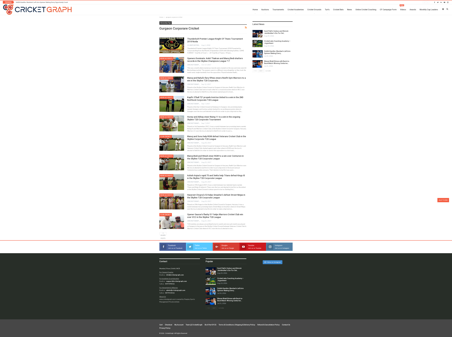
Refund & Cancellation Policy (268, 325)
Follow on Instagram (274, 262)
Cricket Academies (296, 9)
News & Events (166, 58)
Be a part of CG (210, 325)
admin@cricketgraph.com (175, 290)
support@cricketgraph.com (176, 281)
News (349, 9)
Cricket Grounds (314, 9)
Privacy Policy (164, 328)
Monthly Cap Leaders (429, 9)
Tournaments (278, 9)
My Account (178, 325)
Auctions (265, 9)
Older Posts (163, 234)
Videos (403, 8)
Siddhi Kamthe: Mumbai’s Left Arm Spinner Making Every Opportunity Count (42, 2)
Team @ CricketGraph (194, 325)
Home (255, 9)
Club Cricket (165, 136)
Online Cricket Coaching (365, 9)
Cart (161, 325)
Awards (413, 9)
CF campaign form (388, 9)
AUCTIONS (443, 200)
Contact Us (286, 325)
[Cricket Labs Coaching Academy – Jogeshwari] (257, 44)
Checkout (168, 325)
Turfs (327, 9)
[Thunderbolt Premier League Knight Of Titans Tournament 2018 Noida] (171, 45)
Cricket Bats (338, 9)
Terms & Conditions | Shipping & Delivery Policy (237, 325)
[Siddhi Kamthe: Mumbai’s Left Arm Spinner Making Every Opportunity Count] (257, 54)
